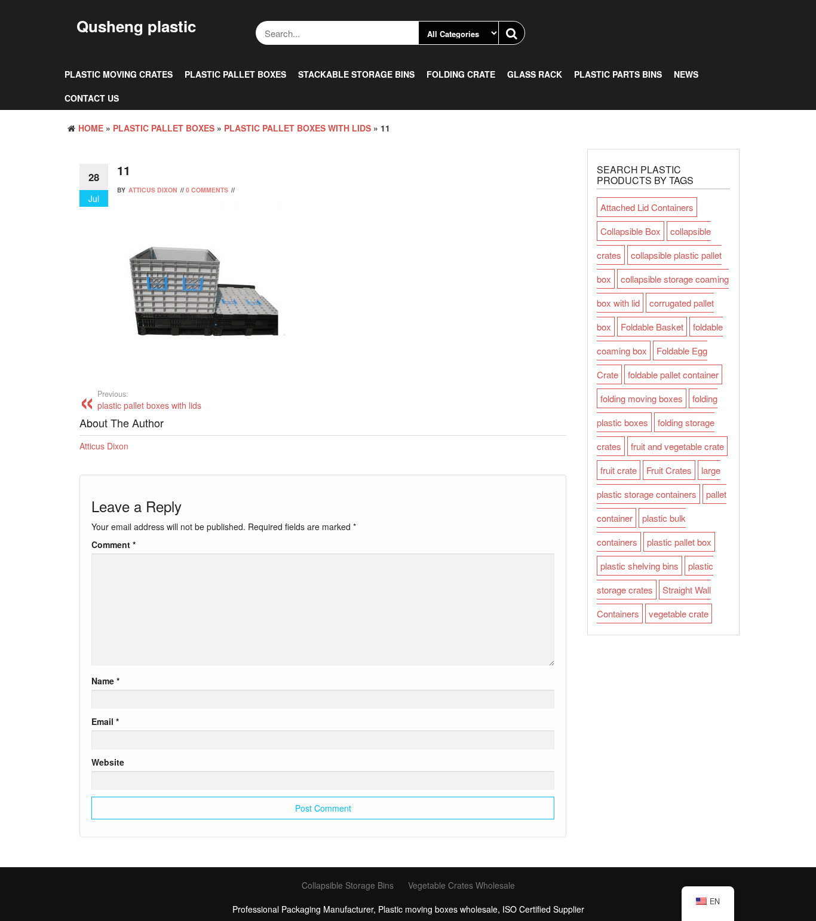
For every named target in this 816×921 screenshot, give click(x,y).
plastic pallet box (679, 542)
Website (107, 762)
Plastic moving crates (119, 74)
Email (105, 721)
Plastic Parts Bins (618, 74)
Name (105, 681)
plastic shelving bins (639, 565)
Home (90, 128)
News (686, 74)
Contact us (92, 98)
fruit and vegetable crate (677, 446)
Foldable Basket (652, 326)
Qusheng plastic (136, 26)
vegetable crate (678, 613)
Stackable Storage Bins (356, 74)
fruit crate (618, 470)
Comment (113, 544)
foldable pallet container (673, 374)
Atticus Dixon (152, 189)
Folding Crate (461, 74)
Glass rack (534, 74)
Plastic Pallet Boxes (235, 74)
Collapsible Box (630, 231)
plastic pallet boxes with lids (297, 128)
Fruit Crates (669, 470)
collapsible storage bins (348, 885)
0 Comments (207, 189)
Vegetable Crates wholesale (461, 885)
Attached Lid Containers (647, 207)
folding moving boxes (641, 398)
